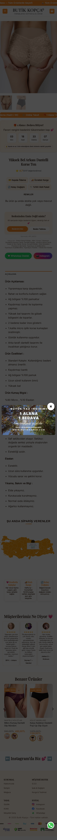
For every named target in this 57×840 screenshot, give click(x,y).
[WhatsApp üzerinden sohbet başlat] (51, 825)
